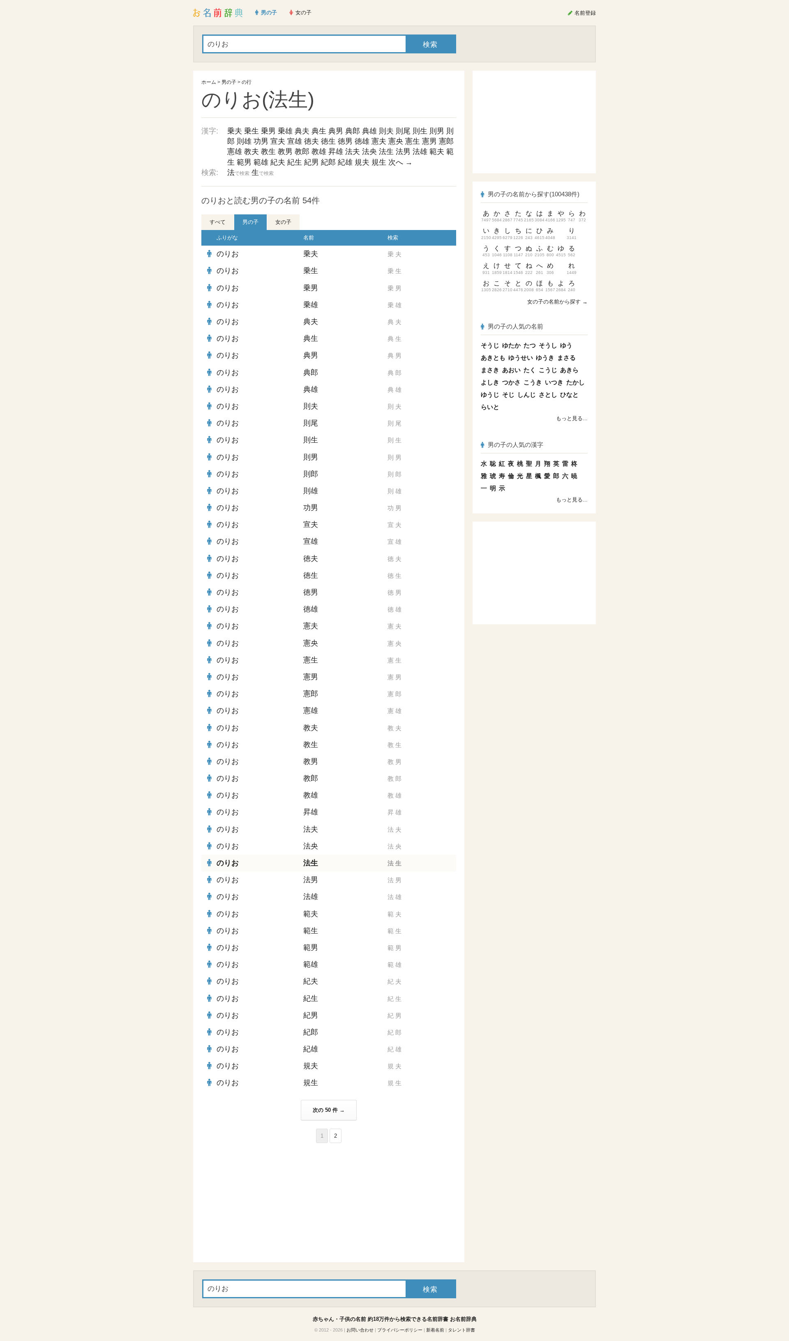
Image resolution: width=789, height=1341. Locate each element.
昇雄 (335, 151)
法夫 (352, 151)
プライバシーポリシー (399, 1329)
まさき (490, 369)
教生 (268, 151)
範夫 (436, 151)
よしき (490, 382)
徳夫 (311, 141)
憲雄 (234, 151)
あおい (511, 369)
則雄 (244, 141)
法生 (386, 151)
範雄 (261, 162)
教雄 (318, 151)
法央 (369, 151)
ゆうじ (490, 394)
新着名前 (435, 1329)
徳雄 (362, 141)
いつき (554, 382)
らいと (490, 406)
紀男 (311, 162)
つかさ (511, 382)
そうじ (490, 345)
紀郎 (328, 162)
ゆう (566, 345)
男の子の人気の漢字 (515, 444)
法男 (403, 151)
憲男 (429, 141)
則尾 (403, 131)
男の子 (228, 82)
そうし (548, 345)
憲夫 (378, 141)
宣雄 (294, 141)
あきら (569, 369)
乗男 (268, 131)
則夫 (386, 131)
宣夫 (277, 141)
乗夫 (234, 131)
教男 (285, 151)
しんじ (526, 394)
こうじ (548, 369)
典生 (318, 131)
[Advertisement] (263, 1202)
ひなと (569, 394)
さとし (548, 394)
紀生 (294, 162)
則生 (420, 131)
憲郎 (446, 141)
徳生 (328, 141)
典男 (335, 131)
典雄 (369, 131)
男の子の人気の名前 (515, 326)
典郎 (352, 131)
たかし (575, 382)
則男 (436, 131)
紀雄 (345, 162)
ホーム (208, 82)
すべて (218, 222)
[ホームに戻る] (218, 12)
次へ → (400, 162)
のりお (228, 254)
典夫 (302, 131)
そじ (508, 394)
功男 (261, 141)
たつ (530, 345)
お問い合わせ (360, 1329)
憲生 (412, 141)
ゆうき (545, 357)
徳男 (345, 141)
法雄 (420, 151)
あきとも (493, 357)
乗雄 (285, 131)
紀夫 (277, 162)
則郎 (310, 474)
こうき (533, 382)
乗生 (251, 131)
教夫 (251, 151)
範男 (244, 162)
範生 (310, 931)
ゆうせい (520, 357)
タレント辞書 (461, 1329)
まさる (566, 357)
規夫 (362, 162)
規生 (378, 162)
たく (530, 369)
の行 (246, 82)
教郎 (302, 151)
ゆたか (511, 345)
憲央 (395, 141)
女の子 (283, 222)
